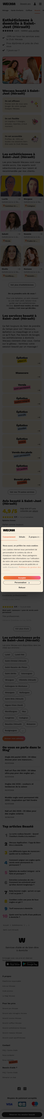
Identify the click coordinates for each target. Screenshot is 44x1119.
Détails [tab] (22, 537)
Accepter (22, 578)
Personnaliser (21, 582)
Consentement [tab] (9, 537)
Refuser (22, 587)
